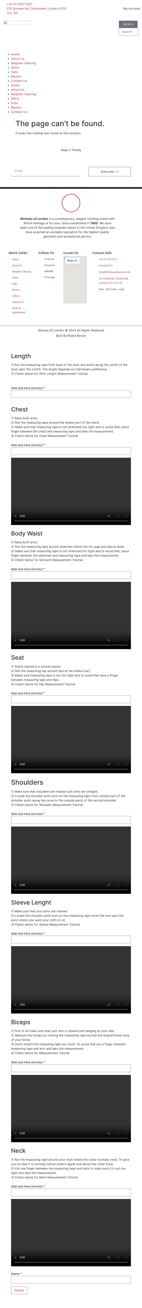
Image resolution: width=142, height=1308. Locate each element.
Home (15, 54)
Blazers (16, 76)
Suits (14, 72)
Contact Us (19, 81)
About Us (17, 58)
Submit (19, 1290)
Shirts (15, 67)
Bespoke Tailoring (23, 63)
